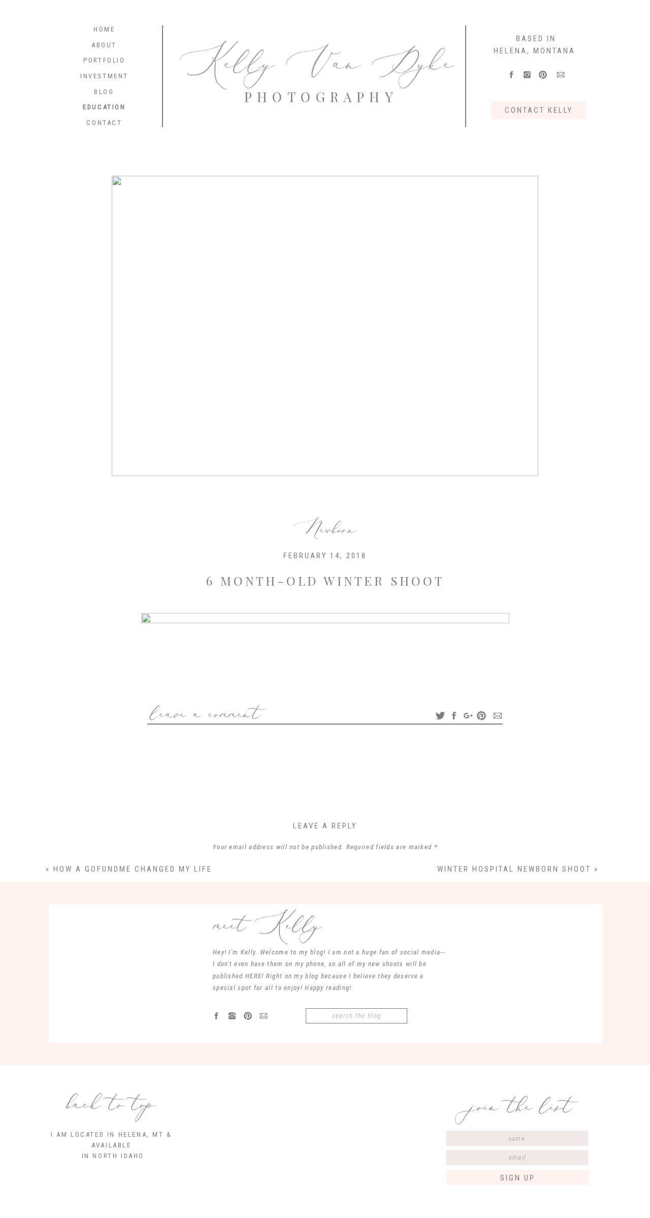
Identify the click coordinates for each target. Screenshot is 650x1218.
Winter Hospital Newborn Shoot (514, 869)
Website (325, 1045)
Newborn (325, 529)
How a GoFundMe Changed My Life (132, 869)
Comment (325, 866)
